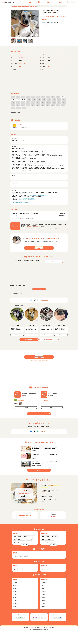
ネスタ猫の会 (21, 400)
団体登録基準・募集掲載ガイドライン (33, 226)
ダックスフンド (21, 539)
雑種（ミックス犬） (25, 6)
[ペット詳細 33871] (20, 403)
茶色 (51, 66)
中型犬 (20, 556)
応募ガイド (32, 360)
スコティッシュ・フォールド (47, 539)
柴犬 (15, 539)
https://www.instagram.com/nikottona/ (37, 195)
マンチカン (54, 536)
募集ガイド (37, 360)
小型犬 (15, 556)
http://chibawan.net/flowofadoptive (27, 199)
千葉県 (13, 99)
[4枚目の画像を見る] (30, 40)
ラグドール (57, 542)
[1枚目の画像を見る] (13, 40)
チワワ (33, 536)
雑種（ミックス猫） (46, 536)
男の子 (20, 66)
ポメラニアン (29, 539)
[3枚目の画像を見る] (25, 40)
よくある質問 (41, 360)
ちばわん (47, 25)
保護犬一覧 (19, 6)
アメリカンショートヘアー (47, 542)
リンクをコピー (45, 300)
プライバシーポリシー (45, 627)
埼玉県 (63, 96)
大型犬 (25, 556)
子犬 (33, 6)
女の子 (20, 569)
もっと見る (25, 544)
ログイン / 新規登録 (71, 2)
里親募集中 (21, 54)
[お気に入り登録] (36, 35)
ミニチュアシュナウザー (18, 542)
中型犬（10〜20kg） (23, 63)
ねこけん (46, 400)
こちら (56, 228)
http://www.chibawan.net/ (28, 198)
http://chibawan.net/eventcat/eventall (20, 202)
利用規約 (45, 360)
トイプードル (26, 536)
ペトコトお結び (14, 6)
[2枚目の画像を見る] (19, 40)
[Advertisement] (39, 81)
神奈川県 (23, 99)
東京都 (31, 6)
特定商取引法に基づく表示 (35, 627)
